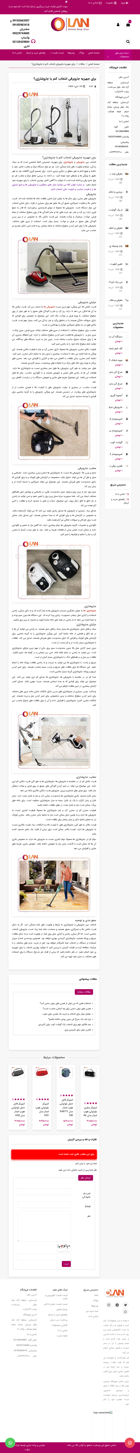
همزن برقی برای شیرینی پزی (78, 1030)
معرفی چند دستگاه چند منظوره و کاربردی (115, 174)
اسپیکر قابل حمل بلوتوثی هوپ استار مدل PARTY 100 (66, 1107)
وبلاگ (81, 53)
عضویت (109, 3)
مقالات (82, 64)
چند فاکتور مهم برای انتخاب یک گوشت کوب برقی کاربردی (64, 1024)
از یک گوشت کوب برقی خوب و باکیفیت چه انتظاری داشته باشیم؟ (115, 210)
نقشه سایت (62, 1336)
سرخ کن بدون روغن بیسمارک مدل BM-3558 (115, 384)
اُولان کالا (79, 1445)
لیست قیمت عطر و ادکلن (55, 1304)
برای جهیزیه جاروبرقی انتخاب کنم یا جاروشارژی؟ (53, 64)
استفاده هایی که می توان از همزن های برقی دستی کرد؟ (65, 1003)
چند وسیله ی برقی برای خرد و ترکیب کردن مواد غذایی (115, 246)
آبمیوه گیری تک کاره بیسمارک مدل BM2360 (115, 395)
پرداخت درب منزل (58, 1320)
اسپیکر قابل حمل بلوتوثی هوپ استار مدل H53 (18, 1109)
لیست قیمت (57, 53)
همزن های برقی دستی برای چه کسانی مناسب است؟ (67, 1008)
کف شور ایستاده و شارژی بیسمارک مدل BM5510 (115, 348)
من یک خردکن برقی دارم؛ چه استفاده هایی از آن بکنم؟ (115, 282)
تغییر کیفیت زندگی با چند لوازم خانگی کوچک (115, 264)
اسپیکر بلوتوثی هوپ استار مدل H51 (42, 1109)
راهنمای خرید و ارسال (36, 53)
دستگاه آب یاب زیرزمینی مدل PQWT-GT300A (115, 337)
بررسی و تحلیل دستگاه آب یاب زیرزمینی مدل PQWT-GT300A (115, 192)
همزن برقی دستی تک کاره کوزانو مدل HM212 (115, 466)
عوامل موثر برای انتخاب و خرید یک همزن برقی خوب (67, 1014)
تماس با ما (93, 3)
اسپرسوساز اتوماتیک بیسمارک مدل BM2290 (115, 419)
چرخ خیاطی (61, 1309)
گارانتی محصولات (59, 1325)
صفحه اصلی (94, 53)
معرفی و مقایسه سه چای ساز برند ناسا (115, 300)
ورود (123, 3)
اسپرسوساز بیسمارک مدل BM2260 (115, 431)
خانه (96, 1295)
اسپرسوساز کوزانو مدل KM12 (115, 454)
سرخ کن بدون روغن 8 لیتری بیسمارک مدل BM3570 (115, 372)
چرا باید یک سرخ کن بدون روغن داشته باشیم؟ (69, 1019)
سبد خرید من (92, 1311)
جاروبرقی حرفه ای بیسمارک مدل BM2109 (115, 407)
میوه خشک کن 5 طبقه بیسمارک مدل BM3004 (115, 360)
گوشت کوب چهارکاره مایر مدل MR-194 (115, 442)
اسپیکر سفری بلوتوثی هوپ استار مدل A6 (90, 1111)
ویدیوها (71, 53)
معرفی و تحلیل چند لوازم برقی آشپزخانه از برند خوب (115, 228)
